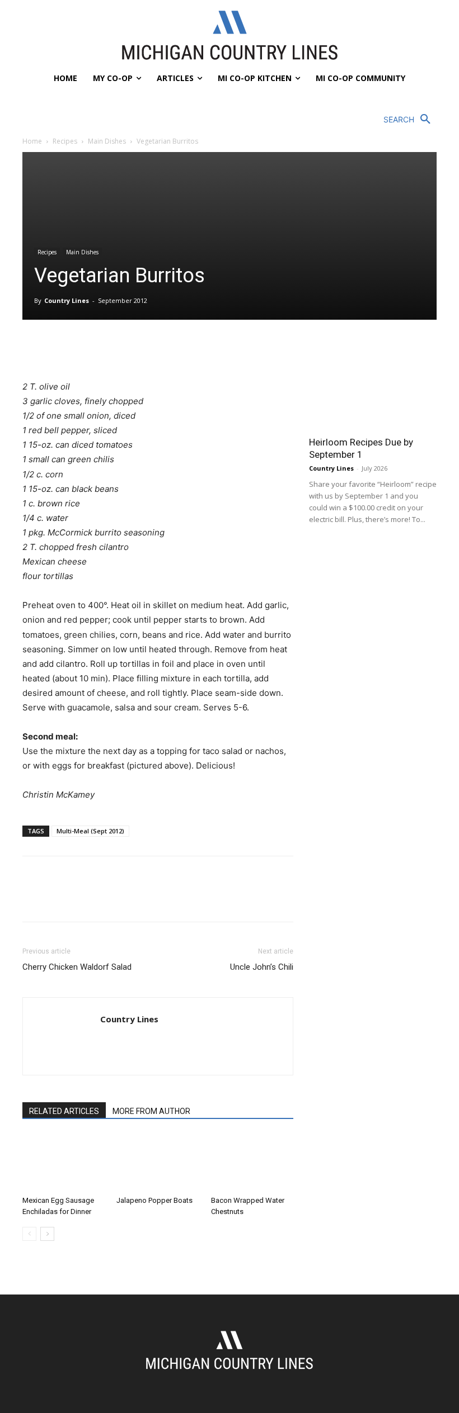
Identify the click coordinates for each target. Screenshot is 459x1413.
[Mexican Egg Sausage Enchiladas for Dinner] (63, 1162)
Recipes (65, 141)
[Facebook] (33, 347)
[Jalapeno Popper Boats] (157, 1162)
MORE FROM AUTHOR (151, 1111)
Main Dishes (107, 141)
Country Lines (66, 300)
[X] (59, 347)
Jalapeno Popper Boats (154, 1200)
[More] (137, 347)
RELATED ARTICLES (64, 1111)
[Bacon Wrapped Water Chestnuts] (252, 1162)
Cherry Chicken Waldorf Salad (77, 967)
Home (32, 141)
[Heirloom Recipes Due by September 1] (373, 382)
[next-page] (47, 1234)
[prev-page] (29, 1234)
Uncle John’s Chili (261, 967)
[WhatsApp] (111, 347)
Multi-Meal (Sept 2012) (90, 831)
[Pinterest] (85, 347)
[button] (410, 119)
